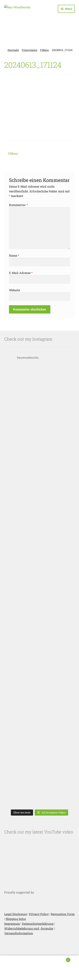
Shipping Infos (16, 919)
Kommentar (18, 205)
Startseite (13, 50)
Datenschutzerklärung (37, 923)
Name (14, 255)
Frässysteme (29, 50)
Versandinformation (18, 933)
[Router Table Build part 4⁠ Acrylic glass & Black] (39, 537)
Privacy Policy (39, 914)
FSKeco (44, 50)
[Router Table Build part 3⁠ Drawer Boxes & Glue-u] (39, 586)
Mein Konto (13, 961)
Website (14, 290)
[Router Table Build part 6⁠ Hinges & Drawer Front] (39, 439)
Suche (39, 961)
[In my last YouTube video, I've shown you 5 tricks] (39, 390)
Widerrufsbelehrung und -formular (28, 928)
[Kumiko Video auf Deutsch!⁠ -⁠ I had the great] (39, 782)
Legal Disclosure (15, 914)
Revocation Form (63, 914)
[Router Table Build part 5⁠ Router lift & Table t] (39, 488)
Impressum (12, 923)
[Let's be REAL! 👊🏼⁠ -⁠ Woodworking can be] (39, 733)
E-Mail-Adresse (21, 273)
